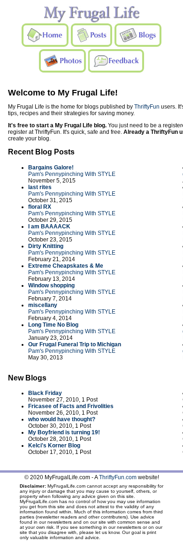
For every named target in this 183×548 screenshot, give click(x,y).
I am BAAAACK (49, 226)
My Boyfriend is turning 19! (64, 432)
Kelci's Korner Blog (54, 445)
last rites (40, 187)
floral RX (39, 207)
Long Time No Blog (53, 324)
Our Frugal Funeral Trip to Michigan (74, 344)
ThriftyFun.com (118, 477)
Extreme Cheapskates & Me (65, 266)
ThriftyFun (147, 106)
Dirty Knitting (45, 246)
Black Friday (45, 393)
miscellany (42, 305)
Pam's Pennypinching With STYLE (71, 174)
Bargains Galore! (51, 167)
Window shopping (51, 285)
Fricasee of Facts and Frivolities (71, 406)
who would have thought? (61, 419)
